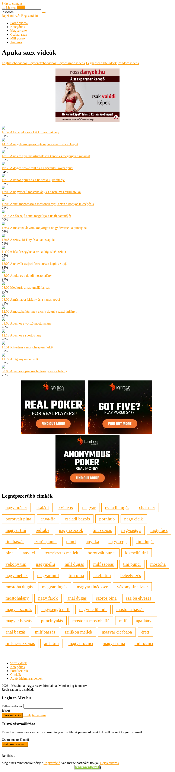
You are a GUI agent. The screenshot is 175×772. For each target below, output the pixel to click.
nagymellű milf (93, 609)
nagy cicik (133, 518)
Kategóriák (17, 27)
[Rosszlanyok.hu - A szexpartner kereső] (87, 120)
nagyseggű (131, 530)
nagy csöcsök (71, 530)
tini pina (76, 575)
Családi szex (18, 34)
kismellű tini (136, 552)
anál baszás (16, 631)
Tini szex (16, 42)
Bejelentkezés (11, 15)
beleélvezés (130, 575)
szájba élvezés (138, 598)
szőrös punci (45, 541)
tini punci (132, 564)
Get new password (14, 744)
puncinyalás (52, 620)
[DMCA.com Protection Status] (87, 768)
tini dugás (145, 541)
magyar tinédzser (92, 586)
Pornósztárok (19, 671)
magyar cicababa (117, 631)
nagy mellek (17, 575)
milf (123, 620)
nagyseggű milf (55, 609)
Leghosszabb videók (71, 63)
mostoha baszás (130, 609)
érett (145, 631)
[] (43, 12)
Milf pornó (17, 38)
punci (71, 541)
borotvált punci (102, 552)
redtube (42, 530)
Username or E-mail (15, 739)
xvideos (65, 507)
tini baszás (15, 541)
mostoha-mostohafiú (91, 620)
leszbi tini (102, 575)
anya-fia (48, 518)
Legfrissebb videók (15, 63)
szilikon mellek (78, 631)
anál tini (51, 643)
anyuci (29, 552)
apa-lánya (144, 620)
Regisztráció (29, 15)
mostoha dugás (19, 586)
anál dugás (77, 598)
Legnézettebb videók (42, 63)
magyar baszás (19, 620)
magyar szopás (19, 609)
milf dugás (74, 564)
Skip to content (12, 3)
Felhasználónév (12, 706)
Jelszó (6, 710)
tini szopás (102, 530)
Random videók (128, 63)
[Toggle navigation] (3, 8)
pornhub (107, 518)
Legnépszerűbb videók (101, 63)
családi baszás (77, 518)
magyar (89, 507)
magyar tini (16, 530)
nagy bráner (16, 507)
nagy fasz (159, 530)
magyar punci (81, 643)
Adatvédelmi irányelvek (26, 678)
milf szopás (103, 564)
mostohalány (17, 598)
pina (9, 552)
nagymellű (45, 564)
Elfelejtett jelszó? (34, 715)
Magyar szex (19, 30)
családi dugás (117, 507)
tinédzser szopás (20, 643)
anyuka (92, 541)
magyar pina (114, 643)
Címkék (15, 674)
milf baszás (45, 631)
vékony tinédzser (132, 586)
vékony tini (16, 564)
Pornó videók (19, 23)
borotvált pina (18, 518)
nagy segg (117, 541)
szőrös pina (106, 598)
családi (42, 507)
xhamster (147, 507)
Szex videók (18, 663)
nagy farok (48, 598)
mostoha (158, 564)
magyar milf (48, 575)
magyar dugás (54, 586)
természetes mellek (61, 552)
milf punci (143, 643)
